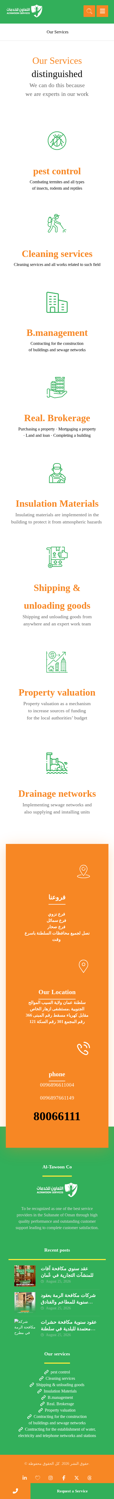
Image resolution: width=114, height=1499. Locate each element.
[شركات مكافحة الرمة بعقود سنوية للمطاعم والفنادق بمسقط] (25, 1302)
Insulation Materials (60, 1391)
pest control (60, 1372)
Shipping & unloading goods (60, 1384)
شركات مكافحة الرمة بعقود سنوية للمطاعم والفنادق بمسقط (68, 1302)
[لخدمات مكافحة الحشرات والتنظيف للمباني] (24, 11)
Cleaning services (60, 1378)
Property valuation (60, 1410)
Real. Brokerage (60, 1404)
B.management (60, 1397)
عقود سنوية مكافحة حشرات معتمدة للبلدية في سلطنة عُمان (69, 1328)
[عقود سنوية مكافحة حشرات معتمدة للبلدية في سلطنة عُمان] (25, 1329)
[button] (102, 11)
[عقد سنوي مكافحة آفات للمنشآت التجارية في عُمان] (25, 1276)
